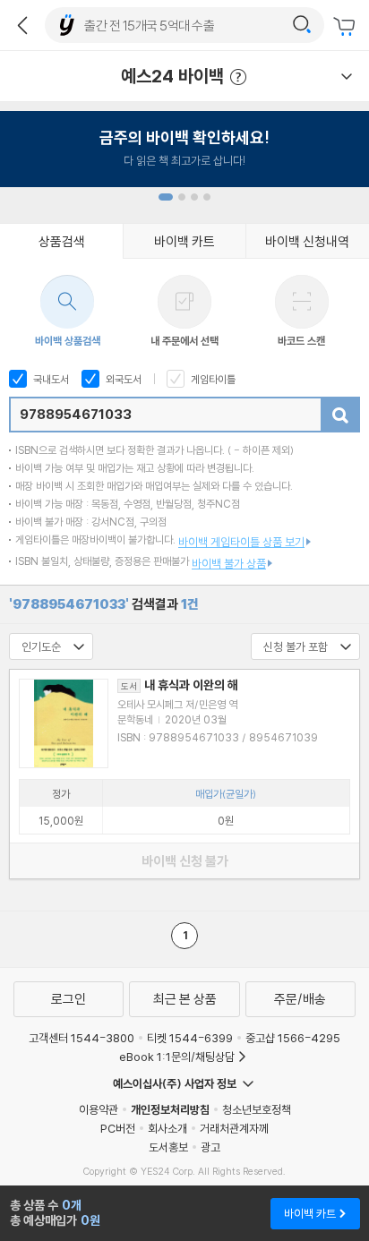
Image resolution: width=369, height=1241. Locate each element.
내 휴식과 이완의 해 (179, 685)
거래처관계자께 (234, 1128)
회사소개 (167, 1128)
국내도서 (49, 379)
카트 (346, 27)
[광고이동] (301, 25)
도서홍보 (168, 1147)
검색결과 (104, 603)
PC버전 (117, 1128)
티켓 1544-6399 (190, 1038)
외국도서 (122, 379)
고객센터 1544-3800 (81, 1038)
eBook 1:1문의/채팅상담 (177, 1056)
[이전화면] (22, 25)
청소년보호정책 (256, 1109)
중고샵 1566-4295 (292, 1038)
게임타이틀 (212, 379)
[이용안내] (346, 76)
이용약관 (98, 1109)
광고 (210, 1147)
